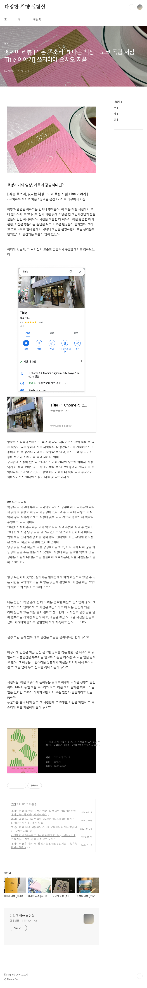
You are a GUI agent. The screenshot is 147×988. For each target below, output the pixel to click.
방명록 (37, 19)
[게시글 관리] (22, 785)
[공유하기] (18, 785)
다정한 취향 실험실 (25, 6)
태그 (20, 19)
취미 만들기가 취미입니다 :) (23, 920)
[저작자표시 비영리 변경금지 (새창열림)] (46, 785)
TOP (140, 976)
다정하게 (118, 101)
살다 (116, 119)
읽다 (13, 804)
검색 (131, 7)
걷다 (116, 107)
